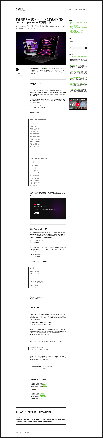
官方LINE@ (42, 394)
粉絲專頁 (85, 9)
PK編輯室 (19, 9)
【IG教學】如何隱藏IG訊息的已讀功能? (77, 32)
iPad (16, 76)
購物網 (80, 9)
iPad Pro (23, 76)
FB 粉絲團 (42, 393)
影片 (46, 68)
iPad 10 (19, 76)
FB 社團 (40, 398)
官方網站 (75, 9)
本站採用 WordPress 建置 (25, 432)
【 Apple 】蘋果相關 (19, 75)
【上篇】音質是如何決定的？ (75, 89)
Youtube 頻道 (43, 396)
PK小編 (17, 71)
